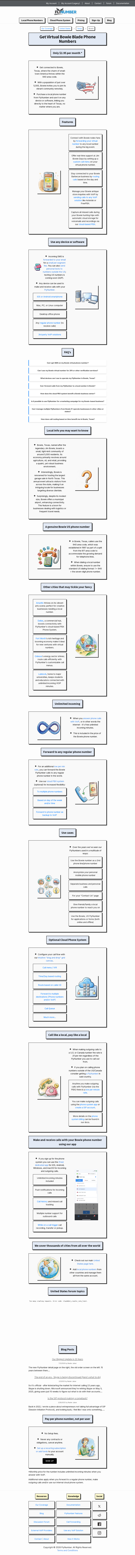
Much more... (50, 1017)
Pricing (81, 20)
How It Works (74, 1539)
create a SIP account (85, 1107)
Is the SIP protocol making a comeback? (67, 1398)
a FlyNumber (92, 1073)
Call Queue (50, 1008)
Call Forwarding (73, 1522)
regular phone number (50, 323)
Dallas (40, 620)
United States (64, 28)
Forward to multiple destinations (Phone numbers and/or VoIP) (49, 997)
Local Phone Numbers (32, 20)
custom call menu (81, 161)
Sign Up (50, 1461)
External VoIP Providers (41, 1530)
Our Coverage (47, 28)
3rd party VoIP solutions (49, 334)
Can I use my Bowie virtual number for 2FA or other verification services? (68, 370)
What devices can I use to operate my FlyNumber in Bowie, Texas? (67, 378)
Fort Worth (41, 638)
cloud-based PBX (87, 224)
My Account (51, 3)
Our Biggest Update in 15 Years (67, 1359)
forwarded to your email (54, 259)
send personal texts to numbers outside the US (54, 268)
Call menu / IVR (50, 967)
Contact (98, 3)
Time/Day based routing (49, 976)
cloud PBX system (55, 781)
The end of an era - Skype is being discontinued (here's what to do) (67, 1377)
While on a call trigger (48, 1225)
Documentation (122, 3)
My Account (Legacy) (70, 3)
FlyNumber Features (73, 1513)
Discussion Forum (41, 1522)
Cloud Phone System (60, 20)
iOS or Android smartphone (49, 296)
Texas (79, 28)
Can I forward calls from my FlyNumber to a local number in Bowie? (67, 386)
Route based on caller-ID (49, 985)
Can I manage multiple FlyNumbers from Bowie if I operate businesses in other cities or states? (68, 410)
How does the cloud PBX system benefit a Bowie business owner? (67, 394)
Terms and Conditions (67, 1550)
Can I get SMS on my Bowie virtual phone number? (68, 363)
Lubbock (42, 674)
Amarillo (40, 603)
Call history (42, 1201)
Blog (109, 20)
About (87, 3)
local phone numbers (87, 1269)
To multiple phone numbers (49, 791)
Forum (108, 3)
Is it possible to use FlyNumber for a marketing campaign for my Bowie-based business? (67, 401)
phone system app (88, 1104)
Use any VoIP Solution (73, 1530)
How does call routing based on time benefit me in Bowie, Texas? (68, 419)
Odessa (38, 656)
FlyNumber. (49, 290)
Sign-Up (96, 20)
